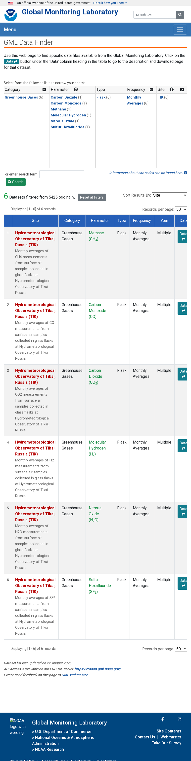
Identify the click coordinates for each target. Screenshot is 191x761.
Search (17, 182)
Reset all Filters (92, 197)
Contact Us (145, 737)
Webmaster (170, 737)
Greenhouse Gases (21, 97)
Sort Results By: (137, 195)
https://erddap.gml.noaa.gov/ (98, 669)
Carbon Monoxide (66, 103)
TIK (160, 97)
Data (183, 234)
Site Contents (169, 731)
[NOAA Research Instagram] (173, 719)
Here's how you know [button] (109, 3)
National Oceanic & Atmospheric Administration (63, 740)
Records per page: (158, 209)
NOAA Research (49, 749)
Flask (100, 97)
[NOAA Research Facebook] (156, 719)
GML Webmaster (74, 675)
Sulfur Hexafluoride (68, 127)
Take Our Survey (166, 743)
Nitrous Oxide (62, 121)
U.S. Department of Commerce (63, 731)
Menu (10, 30)
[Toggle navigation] (180, 30)
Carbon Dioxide (64, 97)
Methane (58, 109)
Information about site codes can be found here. (146, 173)
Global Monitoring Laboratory (70, 12)
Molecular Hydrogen (68, 115)
